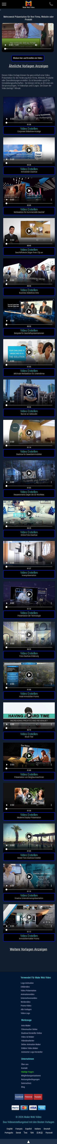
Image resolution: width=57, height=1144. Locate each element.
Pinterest (28, 1097)
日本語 (40, 1133)
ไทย (25, 1133)
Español (28, 1129)
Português (9, 1133)
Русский (49, 1133)
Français (18, 1129)
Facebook (19, 1097)
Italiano (38, 1129)
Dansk (18, 1133)
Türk (32, 1133)
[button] (29, 112)
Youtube (37, 1097)
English (10, 1129)
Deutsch (47, 1129)
